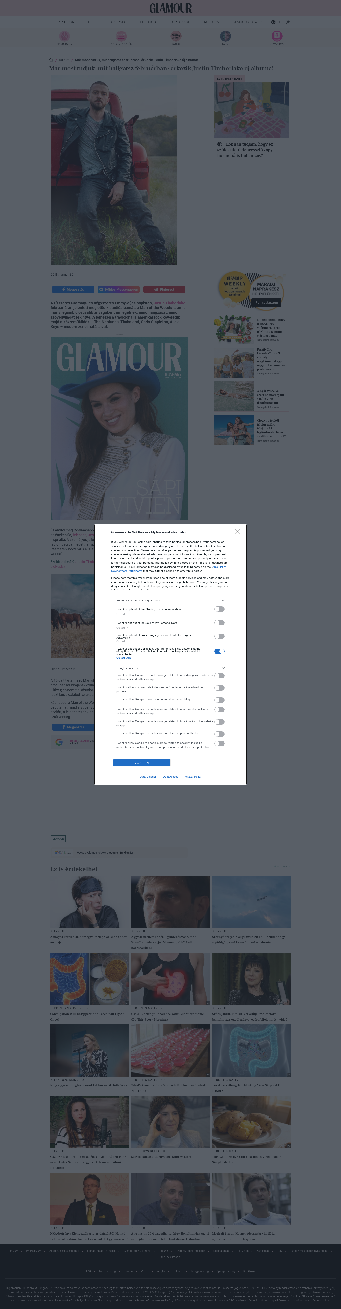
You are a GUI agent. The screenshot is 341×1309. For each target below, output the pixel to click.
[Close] (239, 532)
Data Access (170, 776)
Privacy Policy (192, 776)
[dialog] (170, 654)
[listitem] (170, 600)
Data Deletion (148, 776)
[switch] (219, 609)
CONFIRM (142, 762)
